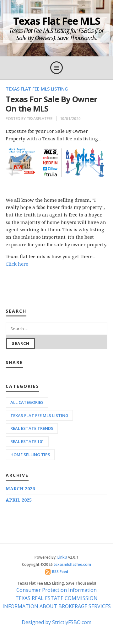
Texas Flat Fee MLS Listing (37, 89)
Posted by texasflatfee (29, 118)
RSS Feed (60, 571)
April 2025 (19, 500)
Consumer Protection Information (56, 589)
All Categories (27, 402)
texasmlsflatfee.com (72, 564)
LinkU (62, 557)
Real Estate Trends (31, 428)
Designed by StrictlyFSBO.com (56, 622)
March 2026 (20, 489)
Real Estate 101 (27, 441)
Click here (17, 264)
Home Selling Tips (30, 454)
